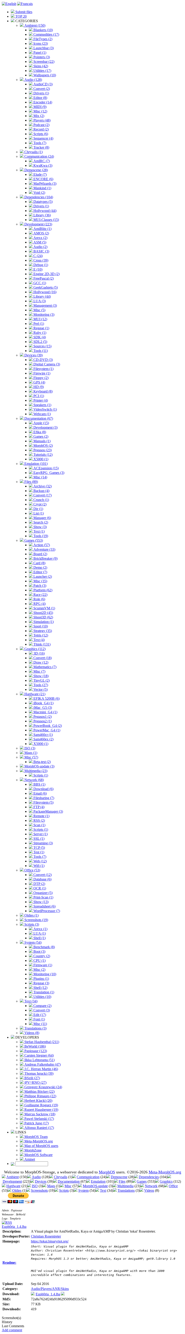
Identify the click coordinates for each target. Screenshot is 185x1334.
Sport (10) (40, 626)
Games (142, 1181)
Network (151, 1186)
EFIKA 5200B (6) (46, 698)
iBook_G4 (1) (42, 703)
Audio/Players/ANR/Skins (50, 1289)
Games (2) (40, 436)
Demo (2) (39, 567)
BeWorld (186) (34, 1046)
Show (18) (40, 676)
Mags (51, 1186)
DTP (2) (38, 884)
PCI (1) (38, 396)
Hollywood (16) (44, 292)
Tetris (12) (40, 635)
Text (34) (30, 1001)
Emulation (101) (35, 464)
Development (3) (45, 427)
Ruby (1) (39, 333)
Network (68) (33, 780)
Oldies (16, 1190)
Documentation (69, 1181)
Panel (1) (39, 52)
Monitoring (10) (44, 974)
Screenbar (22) (43, 61)
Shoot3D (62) (42, 617)
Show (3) (39, 527)
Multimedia (125, 1186)
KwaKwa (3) (42, 165)
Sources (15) (41, 346)
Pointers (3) (41, 57)
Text (103, 1190)
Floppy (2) (40, 378)
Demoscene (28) (35, 170)
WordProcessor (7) (46, 911)
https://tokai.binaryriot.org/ (50, 1241)
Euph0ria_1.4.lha (14, 1227)
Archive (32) (42, 486)
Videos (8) (31, 1033)
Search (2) (40, 522)
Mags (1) (30, 753)
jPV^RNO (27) (34, 1082)
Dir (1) (37, 509)
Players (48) (41, 120)
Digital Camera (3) (46, 364)
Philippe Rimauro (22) (39, 1096)
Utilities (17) (41, 71)
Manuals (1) (41, 441)
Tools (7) (39, 143)
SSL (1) (38, 838)
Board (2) (39, 554)
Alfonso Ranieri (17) (38, 1128)
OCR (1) (39, 888)
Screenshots (39, 1190)
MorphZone (32, 1150)
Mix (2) (38, 116)
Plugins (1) (40, 979)
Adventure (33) (43, 549)
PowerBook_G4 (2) (47, 726)
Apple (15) (40, 423)
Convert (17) (42, 495)
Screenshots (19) (35, 920)
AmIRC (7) (41, 161)
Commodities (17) (45, 34)
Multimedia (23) (35, 771)
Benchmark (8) (43, 947)
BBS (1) (38, 784)
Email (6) (39, 793)
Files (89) (30, 482)
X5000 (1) (40, 459)
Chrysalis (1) (33, 152)
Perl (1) (38, 323)
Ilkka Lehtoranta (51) (39, 1060)
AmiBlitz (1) (41, 229)
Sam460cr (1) (42, 735)
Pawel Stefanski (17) (38, 1119)
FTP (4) (38, 807)
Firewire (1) (41, 373)
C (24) (37, 256)
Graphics (166, 1181)
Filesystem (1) (42, 369)
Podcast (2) (40, 125)
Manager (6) (41, 518)
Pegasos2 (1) (42, 721)
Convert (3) (41, 1010)
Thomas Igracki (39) (38, 1073)
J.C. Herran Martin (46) (40, 1069)
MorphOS (107, 1172)
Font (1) (38, 1019)
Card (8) (38, 563)
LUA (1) (39, 933)
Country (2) (41, 956)
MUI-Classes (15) (45, 220)
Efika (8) (39, 432)
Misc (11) (39, 1024)
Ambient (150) (34, 25)
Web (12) (39, 861)
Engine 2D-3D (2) (46, 274)
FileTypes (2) (42, 39)
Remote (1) (40, 816)
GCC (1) (39, 283)
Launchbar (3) (43, 48)
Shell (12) (39, 988)
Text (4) (38, 640)
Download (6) (42, 789)
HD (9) (38, 387)
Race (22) (39, 595)
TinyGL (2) (41, 680)
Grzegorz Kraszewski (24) (42, 1087)
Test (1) (38, 852)
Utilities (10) (41, 997)
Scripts (64, 1190)
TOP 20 (20, 16)
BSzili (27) (31, 1078)
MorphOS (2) (42, 445)
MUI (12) (39, 319)
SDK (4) (39, 337)
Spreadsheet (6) (44, 906)
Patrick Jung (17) (36, 1123)
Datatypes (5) (42, 202)
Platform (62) (42, 590)
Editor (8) (39, 98)
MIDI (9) (39, 107)
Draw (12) (40, 662)
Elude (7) (39, 174)
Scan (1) (38, 825)
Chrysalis (60, 1177)
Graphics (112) (34, 649)
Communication (88, 1177)
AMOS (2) (40, 233)
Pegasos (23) (42, 450)
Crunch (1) (40, 500)
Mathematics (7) (44, 667)
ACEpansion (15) (45, 468)
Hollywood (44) (44, 211)
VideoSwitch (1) (44, 409)
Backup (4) (40, 491)
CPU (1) (39, 960)
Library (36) (41, 215)
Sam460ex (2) (42, 739)
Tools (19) (40, 536)
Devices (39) (33, 355)
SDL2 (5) (39, 342)
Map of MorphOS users (40, 1146)
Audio (36, 1177)
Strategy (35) (42, 631)
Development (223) (37, 224)
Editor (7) (39, 572)
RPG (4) (39, 604)
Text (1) (38, 531)
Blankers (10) (42, 30)
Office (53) (31, 870)
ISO (35, 1186)
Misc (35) (39, 581)
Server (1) (40, 834)
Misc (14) (39, 477)
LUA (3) (39, 301)
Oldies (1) (31, 915)
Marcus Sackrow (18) (39, 1114)
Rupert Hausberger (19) (40, 1110)
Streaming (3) (42, 843)
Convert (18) (42, 658)
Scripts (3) (31, 924)
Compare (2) (41, 1006)
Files (122, 1181)
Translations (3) (34, 1028)
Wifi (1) (38, 866)
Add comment (12, 1330)
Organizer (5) (42, 893)
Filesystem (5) (42, 802)
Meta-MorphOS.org (38, 1141)
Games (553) (33, 540)
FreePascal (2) (43, 278)
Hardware (13, 1186)
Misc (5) (38, 310)
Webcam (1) (41, 414)
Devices (40, 1181)
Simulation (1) (43, 622)
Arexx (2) (39, 238)
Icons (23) (40, 43)
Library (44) (41, 296)
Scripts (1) (40, 775)
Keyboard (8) (42, 391)
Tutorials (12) (42, 454)
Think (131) (41, 644)
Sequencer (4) (42, 138)
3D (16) (38, 653)
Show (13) (40, 902)
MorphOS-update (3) (38, 766)
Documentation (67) (38, 418)
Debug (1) (40, 265)
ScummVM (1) (43, 608)
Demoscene (119, 1177)
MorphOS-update (95, 1186)
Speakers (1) (41, 405)
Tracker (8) (40, 147)
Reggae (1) (40, 328)
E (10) (37, 269)
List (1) (38, 513)
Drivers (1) (40, 93)
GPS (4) (38, 382)
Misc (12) (39, 111)
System (83, 1190)
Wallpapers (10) (44, 75)
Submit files (23, 12)
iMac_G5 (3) (42, 707)
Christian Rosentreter (46, 1236)
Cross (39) (40, 260)
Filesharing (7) (43, 798)
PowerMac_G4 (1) (46, 730)
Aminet (29, 1159)
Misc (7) (38, 671)
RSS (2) (38, 820)
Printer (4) (40, 400)
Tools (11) (40, 351)
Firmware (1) (42, 965)
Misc (68, 1186)
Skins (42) (40, 66)
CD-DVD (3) (42, 360)
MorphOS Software (38, 1155)
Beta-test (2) (41, 762)
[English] (9, 4)
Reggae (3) (40, 983)
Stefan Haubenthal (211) (41, 1042)
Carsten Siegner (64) (38, 1055)
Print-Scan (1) (42, 897)
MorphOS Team (35, 1137)
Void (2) (38, 192)
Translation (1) (43, 992)
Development (12, 1181)
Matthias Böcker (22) (39, 1091)
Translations (126, 1190)
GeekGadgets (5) (45, 287)
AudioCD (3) (42, 84)
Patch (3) (39, 585)
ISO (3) (29, 748)
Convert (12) (42, 875)
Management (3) (44, 305)
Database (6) (41, 879)
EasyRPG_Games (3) (48, 473)
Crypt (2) (39, 504)
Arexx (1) (39, 929)
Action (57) (41, 545)
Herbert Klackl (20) (37, 1100)
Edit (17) (39, 1015)
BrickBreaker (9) (45, 558)
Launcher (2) (42, 576)
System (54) (32, 942)
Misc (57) (30, 757)
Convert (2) (41, 89)
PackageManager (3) (47, 811)
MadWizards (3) (44, 183)
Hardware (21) (34, 694)
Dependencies (149, 1177)
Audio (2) (39, 247)
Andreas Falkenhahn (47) (42, 1064)
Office (173, 1186)
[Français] (25, 4)
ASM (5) (39, 242)
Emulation (98, 1181)
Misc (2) (38, 969)
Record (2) (40, 129)
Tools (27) (40, 685)
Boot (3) (38, 951)
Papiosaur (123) (35, 1051)
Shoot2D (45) (42, 613)
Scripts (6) (40, 134)
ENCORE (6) (42, 179)
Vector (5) (40, 689)
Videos (149, 1190)
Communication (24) (38, 156)
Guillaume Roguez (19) (40, 1105)
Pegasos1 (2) (42, 716)
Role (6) (38, 599)
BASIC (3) (40, 251)
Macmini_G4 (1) (44, 712)
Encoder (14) (42, 102)
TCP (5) (38, 848)
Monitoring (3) (43, 314)
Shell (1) (39, 938)
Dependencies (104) (38, 197)
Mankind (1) (41, 188)
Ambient (12, 1177)
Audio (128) (32, 80)
